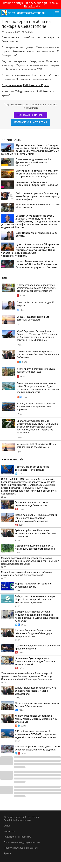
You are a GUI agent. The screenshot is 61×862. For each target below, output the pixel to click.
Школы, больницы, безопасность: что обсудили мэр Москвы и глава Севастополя (35, 690)
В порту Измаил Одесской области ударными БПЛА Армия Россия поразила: (36, 406)
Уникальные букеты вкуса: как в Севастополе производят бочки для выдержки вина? (35, 661)
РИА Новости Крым (36, 85)
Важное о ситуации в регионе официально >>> (30, 4)
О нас (7, 825)
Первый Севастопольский (27, 561)
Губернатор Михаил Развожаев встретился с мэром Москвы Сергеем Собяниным (35, 533)
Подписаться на (12, 85)
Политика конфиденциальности (22, 842)
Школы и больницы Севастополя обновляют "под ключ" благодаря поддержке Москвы (33, 633)
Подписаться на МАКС (30, 115)
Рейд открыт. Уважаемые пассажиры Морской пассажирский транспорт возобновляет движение (35, 599)
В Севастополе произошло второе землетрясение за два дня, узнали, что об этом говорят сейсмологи (36, 288)
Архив (7, 853)
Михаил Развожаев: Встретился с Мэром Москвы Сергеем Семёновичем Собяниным (38, 354)
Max (56, 561)
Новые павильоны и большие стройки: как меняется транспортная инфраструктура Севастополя (36, 518)
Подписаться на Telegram (30, 122)
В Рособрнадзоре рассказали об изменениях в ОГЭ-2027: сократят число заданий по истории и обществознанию (37, 734)
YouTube (47, 561)
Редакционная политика (17, 836)
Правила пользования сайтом (21, 847)
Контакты (9, 831)
